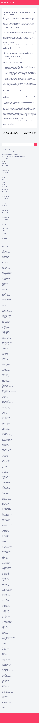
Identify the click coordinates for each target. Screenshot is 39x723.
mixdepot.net (4, 632)
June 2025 (3, 177)
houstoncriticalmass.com (6, 434)
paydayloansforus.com (6, 268)
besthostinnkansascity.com (6, 702)
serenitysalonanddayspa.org (6, 253)
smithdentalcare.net (5, 703)
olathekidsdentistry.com (6, 364)
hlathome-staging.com (6, 380)
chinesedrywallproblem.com (6, 518)
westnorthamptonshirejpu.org (7, 304)
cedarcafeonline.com (5, 255)
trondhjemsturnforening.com (7, 658)
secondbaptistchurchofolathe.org (7, 692)
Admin (12, 9)
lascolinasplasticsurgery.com (7, 615)
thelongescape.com (5, 497)
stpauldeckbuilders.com (6, 605)
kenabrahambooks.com (6, 454)
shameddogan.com (5, 569)
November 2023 (5, 196)
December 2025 (4, 168)
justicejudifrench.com (5, 481)
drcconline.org (4, 538)
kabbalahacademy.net (5, 371)
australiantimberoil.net (6, 317)
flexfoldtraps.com (5, 597)
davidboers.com (4, 575)
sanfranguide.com (5, 430)
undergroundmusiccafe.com (6, 704)
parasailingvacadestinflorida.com (7, 674)
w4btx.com (4, 369)
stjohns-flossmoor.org (5, 520)
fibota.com (4, 653)
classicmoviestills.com (6, 424)
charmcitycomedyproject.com (7, 473)
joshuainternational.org (6, 585)
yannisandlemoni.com (5, 355)
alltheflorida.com (5, 669)
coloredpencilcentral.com (6, 336)
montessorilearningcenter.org (7, 664)
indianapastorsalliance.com (6, 545)
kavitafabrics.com (5, 525)
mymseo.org (4, 693)
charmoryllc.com (5, 432)
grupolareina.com (5, 310)
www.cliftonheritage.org (6, 616)
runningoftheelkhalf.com (6, 593)
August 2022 (4, 222)
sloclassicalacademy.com (6, 441)
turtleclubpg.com (5, 530)
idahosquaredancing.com (6, 345)
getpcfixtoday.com (5, 283)
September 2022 (5, 221)
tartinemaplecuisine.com (6, 488)
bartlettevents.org (5, 307)
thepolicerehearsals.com (6, 436)
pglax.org (3, 513)
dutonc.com (4, 495)
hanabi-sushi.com (5, 627)
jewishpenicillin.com (5, 388)
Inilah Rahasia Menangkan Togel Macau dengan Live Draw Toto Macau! (28, 132)
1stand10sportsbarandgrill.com (7, 368)
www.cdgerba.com (5, 654)
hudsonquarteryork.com (6, 652)
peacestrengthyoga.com (6, 595)
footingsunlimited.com (6, 606)
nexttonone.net (4, 583)
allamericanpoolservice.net (6, 387)
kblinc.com (4, 358)
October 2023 (4, 198)
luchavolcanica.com (5, 526)
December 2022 (4, 215)
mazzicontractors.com (6, 644)
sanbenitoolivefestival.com (6, 423)
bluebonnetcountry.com (6, 285)
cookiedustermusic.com (6, 522)
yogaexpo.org (4, 404)
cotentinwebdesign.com (6, 312)
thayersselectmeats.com (6, 562)
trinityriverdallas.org (5, 400)
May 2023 (3, 207)
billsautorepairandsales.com (7, 661)
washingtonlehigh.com (6, 624)
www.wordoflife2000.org (6, 344)
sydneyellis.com (4, 384)
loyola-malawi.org (5, 413)
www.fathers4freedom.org (6, 590)
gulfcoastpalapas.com (6, 565)
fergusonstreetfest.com (6, 665)
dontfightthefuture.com (6, 333)
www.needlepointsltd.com (6, 612)
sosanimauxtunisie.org (5, 291)
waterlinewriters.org (5, 568)
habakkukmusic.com (5, 581)
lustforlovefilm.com (5, 457)
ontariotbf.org (4, 274)
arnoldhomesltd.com (5, 334)
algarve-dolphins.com (5, 503)
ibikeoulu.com (4, 477)
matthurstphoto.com (5, 668)
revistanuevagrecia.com (6, 468)
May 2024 (3, 186)
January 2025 (4, 179)
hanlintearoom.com (5, 679)
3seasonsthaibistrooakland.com (7, 402)
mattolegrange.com (5, 498)
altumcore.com (4, 557)
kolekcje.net (4, 396)
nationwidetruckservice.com (6, 529)
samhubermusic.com (5, 706)
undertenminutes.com (5, 257)
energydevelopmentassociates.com (8, 323)
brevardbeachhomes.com (6, 327)
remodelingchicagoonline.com (7, 618)
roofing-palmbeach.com (6, 332)
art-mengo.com (4, 492)
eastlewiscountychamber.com (7, 439)
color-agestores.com (5, 411)
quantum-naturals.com (6, 663)
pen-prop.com (4, 588)
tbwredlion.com (4, 660)
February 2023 (4, 212)
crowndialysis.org (5, 385)
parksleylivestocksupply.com (7, 408)
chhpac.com (4, 695)
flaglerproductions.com (6, 446)
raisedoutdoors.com (5, 339)
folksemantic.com (5, 348)
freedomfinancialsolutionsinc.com (8, 596)
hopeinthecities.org (5, 418)
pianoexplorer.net (5, 640)
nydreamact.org (4, 279)
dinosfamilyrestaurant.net (6, 318)
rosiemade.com (4, 361)
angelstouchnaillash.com (6, 370)
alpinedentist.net (5, 294)
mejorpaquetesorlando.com (6, 366)
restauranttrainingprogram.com (7, 386)
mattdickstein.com (5, 578)
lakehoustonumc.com (5, 580)
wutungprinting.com (5, 506)
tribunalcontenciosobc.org (6, 440)
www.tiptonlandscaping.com (7, 621)
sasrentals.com (4, 375)
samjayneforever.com (5, 666)
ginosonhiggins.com (5, 505)
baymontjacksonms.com (6, 510)
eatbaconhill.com (5, 263)
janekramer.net (4, 489)
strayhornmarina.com (5, 445)
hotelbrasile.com (5, 305)
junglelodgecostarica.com (6, 499)
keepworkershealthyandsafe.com (7, 277)
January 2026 (4, 167)
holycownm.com (5, 527)
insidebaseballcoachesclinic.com (7, 670)
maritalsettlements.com (6, 508)
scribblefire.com (4, 403)
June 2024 (3, 184)
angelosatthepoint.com (6, 543)
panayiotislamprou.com (6, 298)
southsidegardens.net (5, 642)
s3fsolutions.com (5, 326)
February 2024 (4, 191)
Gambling (8, 126)
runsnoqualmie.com (5, 607)
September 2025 (5, 174)
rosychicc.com (4, 414)
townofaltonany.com (5, 511)
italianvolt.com (4, 350)
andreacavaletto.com (5, 407)
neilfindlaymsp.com (5, 536)
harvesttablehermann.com (6, 321)
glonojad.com (4, 467)
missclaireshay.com (5, 243)
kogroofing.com (4, 293)
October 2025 (4, 172)
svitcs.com (4, 553)
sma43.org (4, 617)
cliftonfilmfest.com (5, 337)
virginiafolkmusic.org (5, 392)
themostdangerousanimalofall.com (8, 435)
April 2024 (4, 187)
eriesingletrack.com (5, 359)
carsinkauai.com (4, 671)
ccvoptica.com (4, 623)
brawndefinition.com (5, 447)
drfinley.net (4, 685)
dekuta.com (4, 629)
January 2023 (4, 214)
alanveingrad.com (5, 504)
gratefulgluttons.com (5, 419)
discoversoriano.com (5, 427)
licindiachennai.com (5, 248)
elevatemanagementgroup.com (7, 682)
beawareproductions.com (6, 475)
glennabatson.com (5, 444)
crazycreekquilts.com (5, 450)
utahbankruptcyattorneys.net (7, 342)
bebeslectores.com (5, 316)
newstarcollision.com (5, 374)
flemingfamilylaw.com (5, 686)
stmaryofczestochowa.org (6, 479)
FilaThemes (28, 718)
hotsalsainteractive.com (6, 252)
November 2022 (5, 217)
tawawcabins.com (5, 347)
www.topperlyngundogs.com (7, 591)
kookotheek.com (5, 296)
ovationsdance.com (5, 393)
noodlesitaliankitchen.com (6, 278)
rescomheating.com (5, 699)
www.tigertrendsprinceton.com (7, 589)
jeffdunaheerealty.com (6, 594)
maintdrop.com (4, 289)
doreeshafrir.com (5, 472)
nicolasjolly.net (4, 459)
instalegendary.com (5, 275)
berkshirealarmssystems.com (7, 352)
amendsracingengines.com (6, 599)
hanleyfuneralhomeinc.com (6, 365)
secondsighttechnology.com (6, 376)
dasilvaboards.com (5, 443)
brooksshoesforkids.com (6, 561)
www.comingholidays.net (6, 429)
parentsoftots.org (5, 570)
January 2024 (4, 193)
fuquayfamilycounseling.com (7, 690)
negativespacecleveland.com (7, 514)
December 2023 (4, 194)
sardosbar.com (4, 349)
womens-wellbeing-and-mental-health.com (9, 391)
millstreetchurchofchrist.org (7, 672)
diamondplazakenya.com (6, 659)
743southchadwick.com (6, 329)
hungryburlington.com (5, 486)
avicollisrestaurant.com (6, 537)
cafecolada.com (4, 425)
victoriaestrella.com (5, 532)
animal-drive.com (5, 558)
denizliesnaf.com (5, 550)
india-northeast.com (5, 331)
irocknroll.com (4, 343)
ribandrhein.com (4, 395)
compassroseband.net (5, 556)
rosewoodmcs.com (5, 633)
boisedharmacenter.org (6, 409)
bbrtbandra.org (4, 284)
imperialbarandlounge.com (6, 338)
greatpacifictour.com (5, 531)
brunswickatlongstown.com (6, 487)
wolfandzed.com (5, 628)
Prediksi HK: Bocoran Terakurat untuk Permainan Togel (11, 154)
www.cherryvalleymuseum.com (7, 311)
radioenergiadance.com (6, 295)
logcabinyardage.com (5, 574)
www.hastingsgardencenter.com (7, 639)
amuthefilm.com (5, 456)
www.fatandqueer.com (6, 601)
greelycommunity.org (5, 463)
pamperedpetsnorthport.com (7, 360)
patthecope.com (5, 552)
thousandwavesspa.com (6, 534)
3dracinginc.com (4, 433)
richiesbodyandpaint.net (6, 247)
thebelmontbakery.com (6, 269)
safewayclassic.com (5, 270)
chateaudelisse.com (5, 300)
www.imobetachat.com (6, 577)
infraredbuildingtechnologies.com (7, 320)
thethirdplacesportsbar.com (6, 645)
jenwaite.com (4, 681)
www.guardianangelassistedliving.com (8, 656)
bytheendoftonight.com (6, 417)
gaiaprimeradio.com (5, 493)
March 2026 (4, 163)
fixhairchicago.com (5, 548)
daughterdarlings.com (5, 250)
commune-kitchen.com (6, 455)
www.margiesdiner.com (6, 610)
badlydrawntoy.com (5, 579)
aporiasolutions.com (5, 563)
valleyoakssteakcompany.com (7, 546)
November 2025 (5, 170)
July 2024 (3, 182)
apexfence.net (4, 707)
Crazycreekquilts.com (7, 2)
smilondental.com (5, 373)
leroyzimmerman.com (5, 683)
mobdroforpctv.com (5, 420)
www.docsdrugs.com (5, 609)
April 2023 (4, 208)
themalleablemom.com (6, 483)
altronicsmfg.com (5, 262)
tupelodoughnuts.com (5, 363)
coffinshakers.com (5, 478)
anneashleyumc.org (5, 602)
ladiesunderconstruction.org (6, 315)
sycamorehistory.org (5, 634)
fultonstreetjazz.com (5, 306)
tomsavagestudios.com (6, 390)
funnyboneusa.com (5, 521)
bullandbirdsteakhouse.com (6, 613)
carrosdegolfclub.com (5, 322)
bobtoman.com (4, 290)
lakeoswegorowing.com (6, 688)
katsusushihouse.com (5, 462)
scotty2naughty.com (5, 471)
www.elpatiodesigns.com (6, 650)
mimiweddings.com (5, 701)
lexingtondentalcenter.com (6, 382)
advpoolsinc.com (5, 542)
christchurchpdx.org (5, 452)
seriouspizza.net (4, 554)
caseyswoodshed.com (5, 547)
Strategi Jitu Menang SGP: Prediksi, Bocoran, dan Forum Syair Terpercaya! (14, 152)
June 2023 (3, 205)
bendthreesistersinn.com (6, 519)
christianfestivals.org (5, 500)
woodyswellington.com (6, 648)
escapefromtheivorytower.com (7, 328)
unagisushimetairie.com (6, 280)
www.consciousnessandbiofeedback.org (8, 637)
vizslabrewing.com (5, 353)
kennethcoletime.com (5, 484)
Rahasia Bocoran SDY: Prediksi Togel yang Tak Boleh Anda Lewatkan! (13, 151)
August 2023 (4, 201)
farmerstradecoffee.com (6, 573)
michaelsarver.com (5, 377)
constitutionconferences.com (7, 551)
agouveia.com (4, 691)
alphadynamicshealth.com (6, 676)
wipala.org (3, 412)
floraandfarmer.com (5, 325)
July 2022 (3, 224)
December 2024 (4, 181)
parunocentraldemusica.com (7, 655)
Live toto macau (10, 22)
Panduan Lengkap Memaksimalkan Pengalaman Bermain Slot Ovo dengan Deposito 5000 (17, 158)
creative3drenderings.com (6, 572)
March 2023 (4, 210)
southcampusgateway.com (6, 299)
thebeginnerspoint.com (6, 428)
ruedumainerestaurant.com (6, 465)
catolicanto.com (5, 397)
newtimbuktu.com (5, 261)
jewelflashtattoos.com (6, 282)
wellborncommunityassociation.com (8, 301)
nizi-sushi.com (4, 491)
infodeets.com (4, 251)
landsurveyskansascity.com (6, 604)
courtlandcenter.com (5, 535)
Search (3, 142)
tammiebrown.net (5, 494)
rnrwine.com (4, 687)
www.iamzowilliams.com (6, 638)
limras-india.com (5, 245)
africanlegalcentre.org (5, 461)
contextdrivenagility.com (6, 476)
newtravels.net (4, 267)
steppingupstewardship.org (6, 622)
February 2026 (4, 165)
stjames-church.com (5, 470)
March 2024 (4, 189)
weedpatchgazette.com (6, 357)
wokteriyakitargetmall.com (6, 381)
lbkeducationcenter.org (6, 398)
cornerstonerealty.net (5, 636)
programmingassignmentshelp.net (8, 264)
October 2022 (4, 219)
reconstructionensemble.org (7, 524)
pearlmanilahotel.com (5, 288)
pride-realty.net (4, 675)
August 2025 (4, 175)
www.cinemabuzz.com (6, 631)
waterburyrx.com (5, 541)
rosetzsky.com (4, 466)
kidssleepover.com (5, 266)
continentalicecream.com (6, 449)
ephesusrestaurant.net (6, 647)
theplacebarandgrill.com (6, 540)
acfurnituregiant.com (5, 256)
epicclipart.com (4, 286)
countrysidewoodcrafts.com (7, 272)
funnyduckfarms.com (5, 680)
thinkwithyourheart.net (6, 341)
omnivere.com (4, 258)
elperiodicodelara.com (5, 246)
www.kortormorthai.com (6, 600)
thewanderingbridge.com (6, 482)
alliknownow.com (5, 438)
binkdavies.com (4, 451)
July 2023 (3, 203)
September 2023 (5, 200)
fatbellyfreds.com (5, 649)
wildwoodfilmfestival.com (6, 302)
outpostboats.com (5, 416)
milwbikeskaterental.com (6, 509)
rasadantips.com (5, 259)
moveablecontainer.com (6, 309)
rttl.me (3, 698)
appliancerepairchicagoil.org (6, 273)
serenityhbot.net (5, 584)
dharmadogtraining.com (6, 696)
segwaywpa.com (5, 564)
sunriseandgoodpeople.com (6, 516)
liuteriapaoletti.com (5, 515)
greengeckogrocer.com (6, 379)
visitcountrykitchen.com (6, 502)
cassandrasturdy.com (5, 422)
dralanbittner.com (5, 354)
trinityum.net (4, 643)
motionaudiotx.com (5, 697)
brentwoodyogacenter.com (6, 620)
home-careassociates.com (6, 406)
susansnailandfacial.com (6, 586)
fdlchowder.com (4, 611)
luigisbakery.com (4, 626)
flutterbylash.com (5, 677)
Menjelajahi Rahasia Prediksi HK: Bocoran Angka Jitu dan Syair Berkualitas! (14, 156)
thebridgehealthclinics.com (6, 567)
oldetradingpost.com (5, 314)
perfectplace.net (5, 401)
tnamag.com (4, 559)
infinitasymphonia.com (6, 460)
